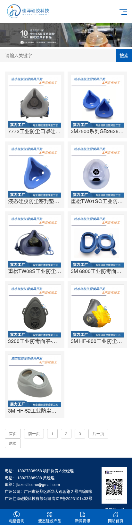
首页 (13, 433)
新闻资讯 (82, 520)
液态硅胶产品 (49, 520)
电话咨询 (16, 520)
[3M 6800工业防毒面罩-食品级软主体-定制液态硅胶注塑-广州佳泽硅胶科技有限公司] (97, 241)
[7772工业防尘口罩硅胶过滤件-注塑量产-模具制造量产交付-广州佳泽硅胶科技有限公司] (34, 101)
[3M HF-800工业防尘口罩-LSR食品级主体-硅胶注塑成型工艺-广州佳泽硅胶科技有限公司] (97, 311)
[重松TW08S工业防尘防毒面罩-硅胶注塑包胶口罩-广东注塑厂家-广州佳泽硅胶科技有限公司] (34, 241)
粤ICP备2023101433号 (72, 498)
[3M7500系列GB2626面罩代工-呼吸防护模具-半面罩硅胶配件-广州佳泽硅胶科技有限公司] (97, 101)
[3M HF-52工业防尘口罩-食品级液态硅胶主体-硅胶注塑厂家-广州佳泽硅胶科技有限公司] (34, 380)
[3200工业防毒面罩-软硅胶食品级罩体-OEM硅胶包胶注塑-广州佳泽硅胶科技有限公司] (34, 311)
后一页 (98, 433)
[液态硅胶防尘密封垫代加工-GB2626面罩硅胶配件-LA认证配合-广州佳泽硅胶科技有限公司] (34, 171)
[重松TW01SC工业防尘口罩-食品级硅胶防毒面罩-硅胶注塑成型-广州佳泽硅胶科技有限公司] (97, 171)
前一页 (34, 433)
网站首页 (115, 520)
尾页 (13, 443)
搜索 (124, 55)
